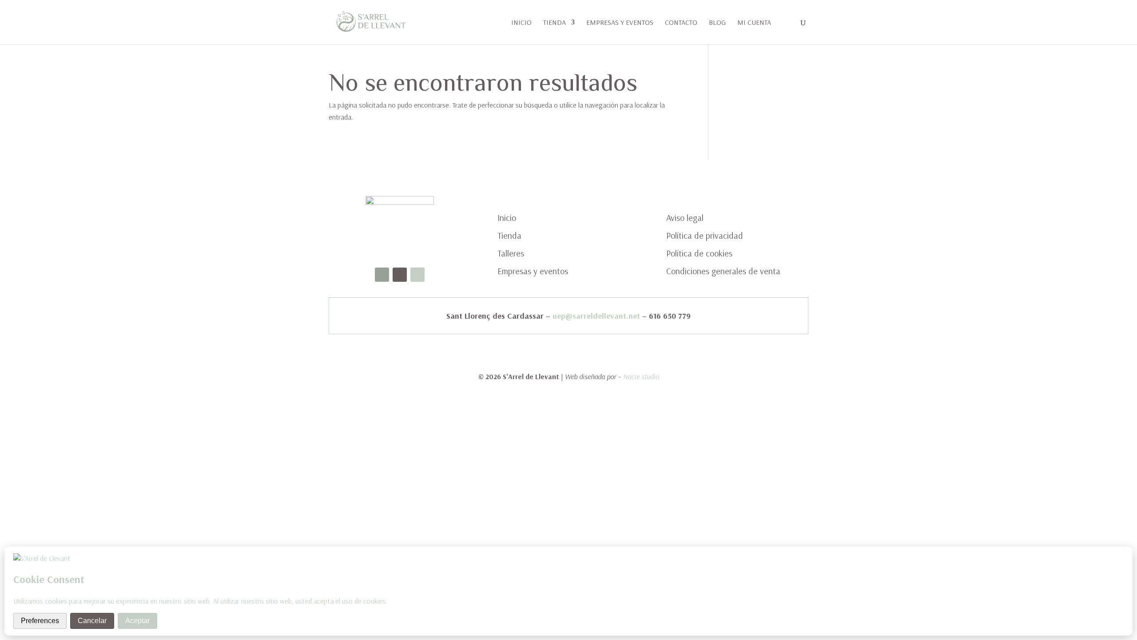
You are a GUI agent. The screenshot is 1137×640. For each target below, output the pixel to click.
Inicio (521, 23)
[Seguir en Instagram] (400, 275)
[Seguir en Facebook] (382, 275)
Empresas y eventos (619, 23)
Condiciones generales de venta (723, 270)
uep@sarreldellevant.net (596, 316)
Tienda (554, 23)
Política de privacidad (704, 235)
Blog (717, 23)
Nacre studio (641, 376)
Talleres (510, 253)
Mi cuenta (754, 23)
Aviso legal (685, 217)
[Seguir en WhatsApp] (417, 275)
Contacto (681, 23)
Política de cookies (699, 253)
